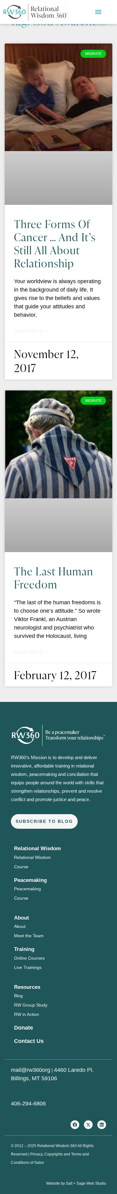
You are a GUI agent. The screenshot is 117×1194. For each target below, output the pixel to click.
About (20, 926)
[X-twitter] (88, 1124)
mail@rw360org (30, 1070)
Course (21, 866)
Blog (18, 995)
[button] (98, 12)
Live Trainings (27, 967)
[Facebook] (75, 1124)
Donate (23, 1028)
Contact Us (29, 1041)
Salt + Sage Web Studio (86, 1183)
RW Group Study (30, 1005)
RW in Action (26, 1014)
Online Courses (29, 958)
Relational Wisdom (32, 857)
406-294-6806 (28, 1103)
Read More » (30, 331)
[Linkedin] (101, 1124)
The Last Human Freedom (53, 577)
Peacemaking (27, 888)
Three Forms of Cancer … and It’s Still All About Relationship (55, 243)
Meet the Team (29, 935)
